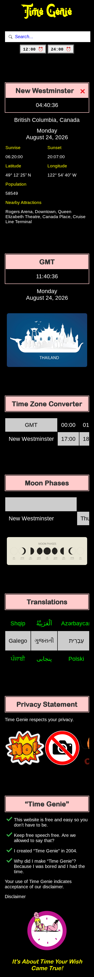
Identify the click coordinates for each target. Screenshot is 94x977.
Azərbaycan (76, 623)
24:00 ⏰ (61, 49)
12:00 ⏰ (33, 49)
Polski (76, 659)
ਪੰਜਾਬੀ (18, 659)
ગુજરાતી (44, 640)
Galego (18, 640)
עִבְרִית (76, 640)
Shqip (17, 623)
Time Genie (47, 11)
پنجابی (44, 659)
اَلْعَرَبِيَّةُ (44, 623)
